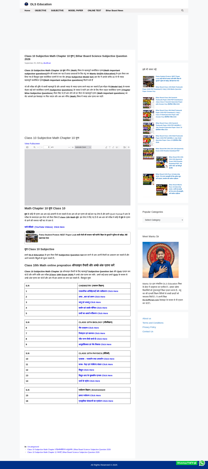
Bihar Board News (114, 10)
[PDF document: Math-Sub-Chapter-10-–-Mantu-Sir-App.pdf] (77, 175)
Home (27, 10)
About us (147, 318)
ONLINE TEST (94, 10)
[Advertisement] (77, 32)
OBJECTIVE (40, 10)
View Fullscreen (32, 143)
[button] (182, 10)
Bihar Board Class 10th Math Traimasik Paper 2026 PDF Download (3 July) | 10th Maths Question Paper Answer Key (163, 89)
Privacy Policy (149, 327)
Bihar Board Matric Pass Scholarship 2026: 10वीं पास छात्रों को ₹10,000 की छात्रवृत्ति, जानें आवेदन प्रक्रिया (176, 189)
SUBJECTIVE (57, 10)
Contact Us (148, 331)
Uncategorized (33, 447)
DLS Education (41, 4)
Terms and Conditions (153, 323)
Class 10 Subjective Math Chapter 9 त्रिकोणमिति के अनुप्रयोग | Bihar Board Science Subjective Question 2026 (69, 449)
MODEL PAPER (75, 10)
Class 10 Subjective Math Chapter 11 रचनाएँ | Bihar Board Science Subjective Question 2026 (63, 452)
